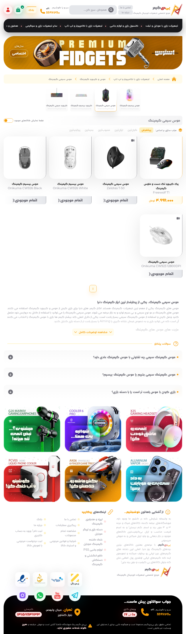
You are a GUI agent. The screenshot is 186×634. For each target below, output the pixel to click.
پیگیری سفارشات (66, 525)
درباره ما (125, 12)
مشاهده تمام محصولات (68, 533)
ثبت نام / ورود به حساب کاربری (28, 533)
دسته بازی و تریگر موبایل (92, 531)
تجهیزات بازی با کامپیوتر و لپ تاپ (131, 79)
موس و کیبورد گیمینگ (93, 79)
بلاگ (39, 519)
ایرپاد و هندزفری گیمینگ (94, 521)
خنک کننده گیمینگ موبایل (93, 542)
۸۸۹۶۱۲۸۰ (53, 12)
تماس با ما (125, 7)
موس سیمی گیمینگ (60, 79)
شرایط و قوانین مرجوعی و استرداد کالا (63, 543)
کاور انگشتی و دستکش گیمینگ (93, 560)
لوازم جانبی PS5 (92, 549)
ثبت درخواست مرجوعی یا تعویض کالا (29, 543)
